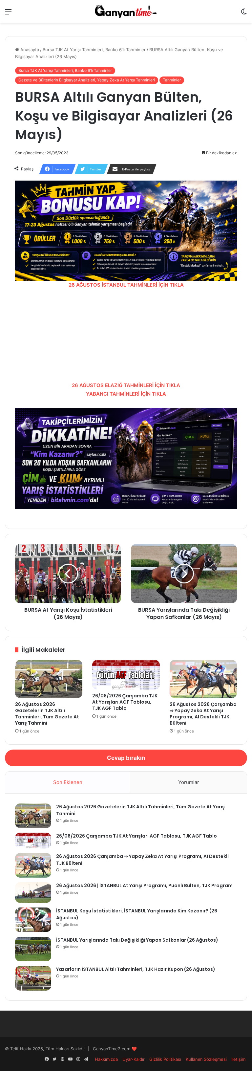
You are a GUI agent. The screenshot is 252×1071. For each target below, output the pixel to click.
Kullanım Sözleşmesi (206, 1059)
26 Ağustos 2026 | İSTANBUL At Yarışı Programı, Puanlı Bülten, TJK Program (144, 885)
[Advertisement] (126, 335)
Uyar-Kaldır (133, 1059)
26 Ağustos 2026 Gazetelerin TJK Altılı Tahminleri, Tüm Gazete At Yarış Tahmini (47, 713)
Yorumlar (188, 782)
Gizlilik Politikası (165, 1059)
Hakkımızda (106, 1059)
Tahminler (172, 79)
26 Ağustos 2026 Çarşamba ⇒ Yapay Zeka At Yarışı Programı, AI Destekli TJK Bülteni (203, 713)
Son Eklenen (67, 782)
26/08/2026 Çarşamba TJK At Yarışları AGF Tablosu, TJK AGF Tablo (125, 701)
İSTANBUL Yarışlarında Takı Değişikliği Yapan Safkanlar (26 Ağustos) (137, 940)
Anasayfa (29, 49)
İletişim (238, 1059)
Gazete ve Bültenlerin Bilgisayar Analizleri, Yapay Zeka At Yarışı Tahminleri (86, 79)
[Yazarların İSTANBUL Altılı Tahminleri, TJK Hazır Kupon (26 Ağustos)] (33, 978)
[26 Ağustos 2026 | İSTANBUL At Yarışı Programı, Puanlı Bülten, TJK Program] (33, 892)
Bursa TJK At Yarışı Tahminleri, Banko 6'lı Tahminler (94, 49)
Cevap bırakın (126, 757)
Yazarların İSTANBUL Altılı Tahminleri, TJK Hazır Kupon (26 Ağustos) (135, 969)
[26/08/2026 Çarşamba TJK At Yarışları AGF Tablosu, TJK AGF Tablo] (125, 674)
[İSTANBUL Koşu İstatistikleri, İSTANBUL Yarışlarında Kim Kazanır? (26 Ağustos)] (33, 919)
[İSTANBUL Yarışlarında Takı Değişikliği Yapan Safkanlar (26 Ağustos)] (33, 949)
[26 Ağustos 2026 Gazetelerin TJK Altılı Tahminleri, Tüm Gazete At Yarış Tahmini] (48, 679)
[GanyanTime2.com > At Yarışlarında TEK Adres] (126, 11)
